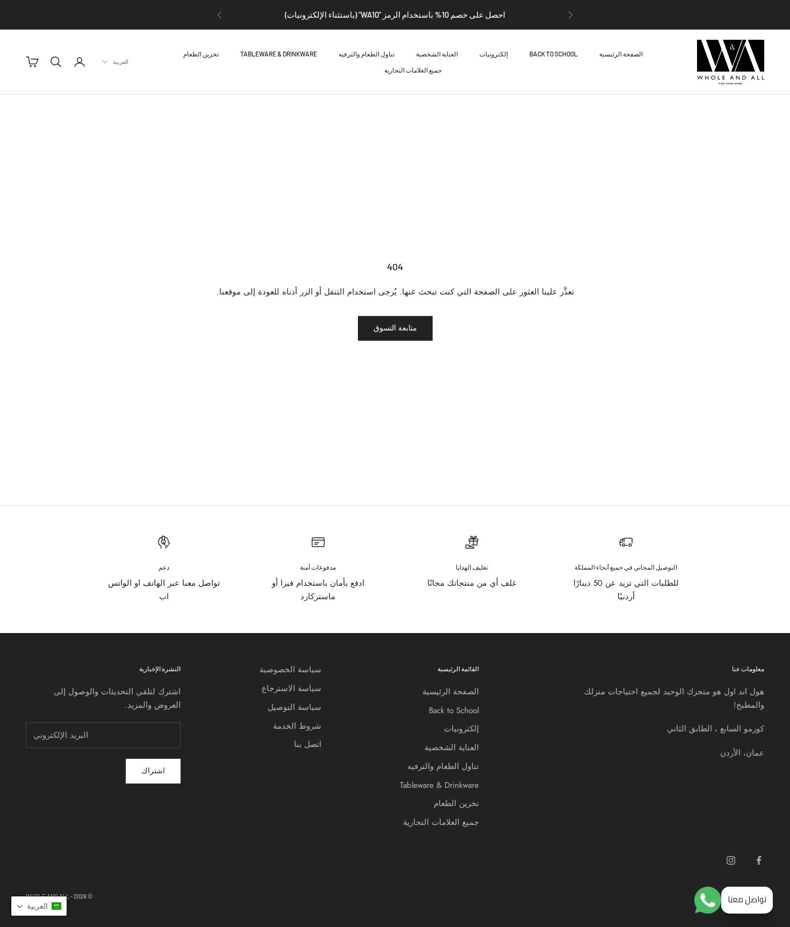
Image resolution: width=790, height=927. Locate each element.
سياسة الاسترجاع (291, 688)
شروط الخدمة (297, 726)
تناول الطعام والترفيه (366, 54)
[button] (39, 906)
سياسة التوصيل (294, 707)
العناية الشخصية (437, 54)
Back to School (553, 54)
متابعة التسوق (395, 327)
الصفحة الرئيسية (621, 54)
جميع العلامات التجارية (413, 70)
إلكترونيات (493, 54)
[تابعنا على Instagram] (731, 860)
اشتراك (153, 770)
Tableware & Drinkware (278, 54)
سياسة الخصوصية (290, 670)
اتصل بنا (307, 744)
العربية (120, 61)
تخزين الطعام (201, 54)
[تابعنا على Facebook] (758, 860)
